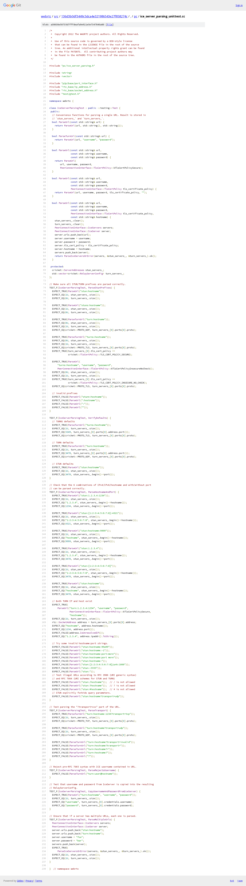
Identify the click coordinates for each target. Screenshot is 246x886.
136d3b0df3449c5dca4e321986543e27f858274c (94, 16)
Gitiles (20, 880)
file (109, 24)
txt (232, 880)
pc (135, 16)
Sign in (239, 5)
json (240, 880)
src (56, 16)
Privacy (29, 880)
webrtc (46, 16)
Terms (38, 880)
